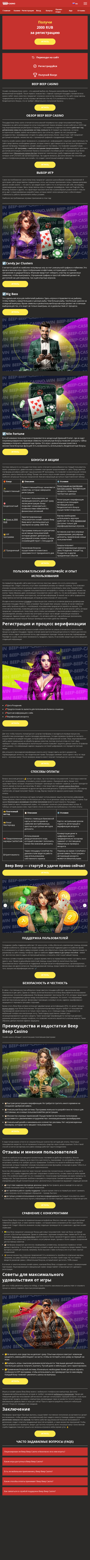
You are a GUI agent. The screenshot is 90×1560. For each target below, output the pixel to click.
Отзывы (81, 10)
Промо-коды (59, 10)
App (70, 10)
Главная (6, 10)
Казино (17, 10)
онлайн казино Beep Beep (69, 786)
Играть (45, 41)
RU (76, 4)
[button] (84, 905)
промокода (80, 521)
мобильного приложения (64, 1394)
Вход (38, 10)
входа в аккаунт (8, 1008)
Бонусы (49, 10)
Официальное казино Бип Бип (25, 153)
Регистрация (27, 10)
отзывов (27, 601)
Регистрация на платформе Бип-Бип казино (69, 487)
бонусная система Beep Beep (23, 1237)
